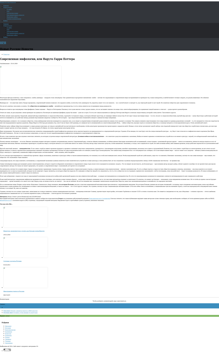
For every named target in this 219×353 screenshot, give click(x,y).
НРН (3, 42)
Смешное (8, 339)
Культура (6, 54)
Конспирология (10, 330)
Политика (8, 335)
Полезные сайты (12, 17)
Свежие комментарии (14, 19)
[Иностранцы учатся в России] (25, 287)
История (8, 328)
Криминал (8, 332)
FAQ (8, 11)
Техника (8, 341)
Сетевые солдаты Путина (12, 261)
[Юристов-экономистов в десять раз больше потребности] (25, 227)
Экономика (8, 343)
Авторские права (12, 13)
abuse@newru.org (5, 200)
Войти (5, 21)
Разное (7, 337)
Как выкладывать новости (15, 15)
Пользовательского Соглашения (99, 198)
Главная (6, 6)
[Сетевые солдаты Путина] (25, 257)
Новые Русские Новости (8, 2)
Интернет (8, 326)
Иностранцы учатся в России (13, 291)
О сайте (9, 9)
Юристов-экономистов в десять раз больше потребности (23, 231)
